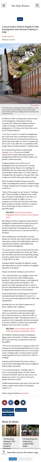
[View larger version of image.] (20, 73)
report (11, 152)
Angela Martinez (8, 36)
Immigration (8, 410)
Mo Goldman (21, 410)
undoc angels (8, 414)
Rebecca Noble (34, 105)
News (20, 19)
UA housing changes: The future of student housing (9, 444)
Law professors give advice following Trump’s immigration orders (20, 329)
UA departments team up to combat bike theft (30, 442)
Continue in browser (25, 459)
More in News (10, 421)
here (10, 388)
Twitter (25, 393)
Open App (13, 459)
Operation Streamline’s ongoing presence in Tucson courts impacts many (22, 214)
